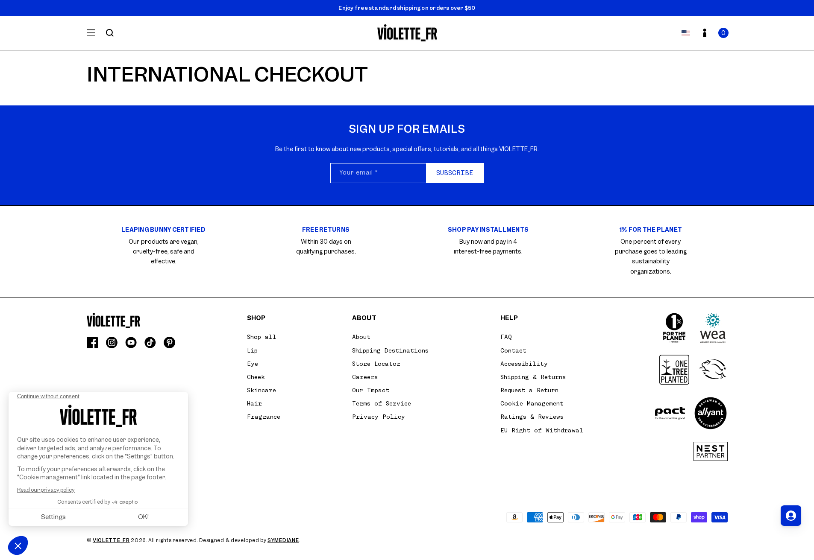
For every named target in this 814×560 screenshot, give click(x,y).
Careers (365, 377)
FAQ (506, 337)
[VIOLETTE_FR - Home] (407, 33)
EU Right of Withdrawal (541, 430)
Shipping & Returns (533, 377)
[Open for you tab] (791, 515)
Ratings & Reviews (532, 417)
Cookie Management (532, 403)
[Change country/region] (685, 32)
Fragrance (263, 417)
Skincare (261, 390)
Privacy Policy (378, 417)
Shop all (261, 337)
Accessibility (524, 364)
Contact (513, 350)
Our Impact (370, 390)
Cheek (256, 377)
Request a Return (529, 390)
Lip (252, 350)
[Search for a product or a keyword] (109, 32)
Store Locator (376, 364)
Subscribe (454, 172)
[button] (723, 32)
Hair (254, 403)
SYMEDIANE (283, 540)
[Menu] (91, 32)
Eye (252, 364)
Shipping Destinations (390, 350)
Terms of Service (381, 403)
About (361, 337)
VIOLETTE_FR (111, 540)
